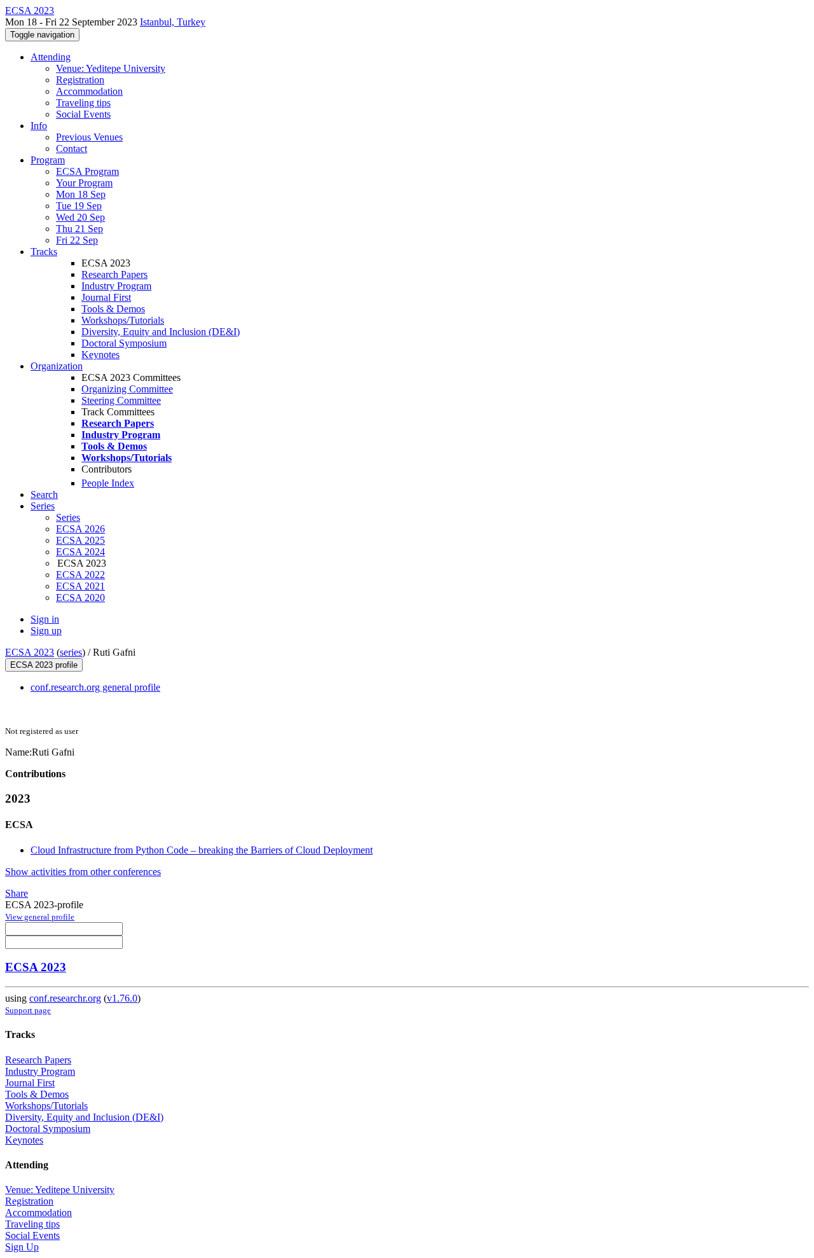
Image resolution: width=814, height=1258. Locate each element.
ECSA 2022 (80, 574)
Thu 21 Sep (79, 228)
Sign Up (22, 1246)
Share (16, 893)
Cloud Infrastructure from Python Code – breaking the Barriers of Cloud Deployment (202, 850)
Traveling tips (83, 102)
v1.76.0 (122, 998)
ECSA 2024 (80, 551)
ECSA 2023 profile (44, 665)
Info (39, 125)
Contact (71, 148)
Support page (28, 1010)
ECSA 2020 (80, 597)
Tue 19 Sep (79, 205)
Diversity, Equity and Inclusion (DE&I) (160, 331)
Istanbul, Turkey (172, 22)
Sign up (46, 630)
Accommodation (89, 91)
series (71, 652)
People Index (107, 483)
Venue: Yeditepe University (110, 68)
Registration (80, 79)
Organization (57, 366)
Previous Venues (89, 137)
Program (48, 160)
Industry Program (116, 285)
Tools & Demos (113, 308)
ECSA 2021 (80, 586)
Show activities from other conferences (83, 871)
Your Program (84, 182)
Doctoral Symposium (124, 343)
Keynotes (100, 354)
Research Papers (114, 274)
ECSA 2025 (80, 540)
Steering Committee (121, 400)
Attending (51, 57)
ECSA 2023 (29, 652)
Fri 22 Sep (77, 240)
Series (68, 517)
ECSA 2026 (80, 528)
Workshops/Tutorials (122, 320)
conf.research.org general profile (95, 687)
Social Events (83, 114)
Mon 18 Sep (81, 194)
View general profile (39, 917)
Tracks (44, 251)
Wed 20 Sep (80, 217)
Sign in (45, 619)
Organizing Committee (127, 389)
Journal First (106, 297)
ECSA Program (87, 171)
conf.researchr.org (65, 998)
